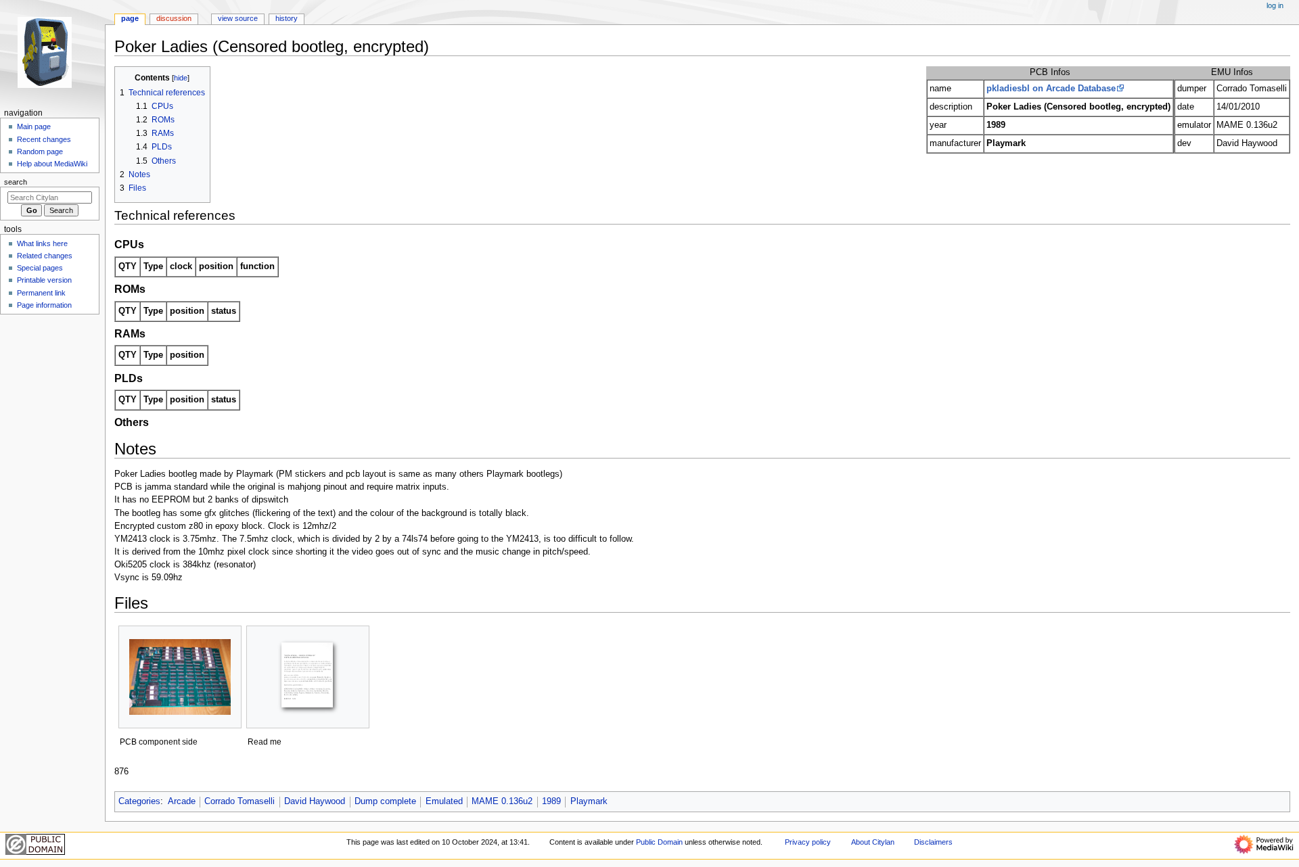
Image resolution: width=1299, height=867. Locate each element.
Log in (1275, 5)
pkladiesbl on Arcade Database (1051, 88)
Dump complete (385, 801)
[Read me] (307, 677)
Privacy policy (808, 842)
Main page (34, 126)
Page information (44, 305)
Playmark (589, 801)
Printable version (44, 280)
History (286, 18)
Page (130, 18)
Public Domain (659, 842)
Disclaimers (933, 842)
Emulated (444, 801)
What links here (42, 243)
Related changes (44, 256)
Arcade (182, 801)
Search (15, 182)
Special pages (40, 268)
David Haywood (314, 801)
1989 (551, 801)
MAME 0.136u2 (502, 801)
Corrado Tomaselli (239, 801)
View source (238, 18)
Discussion (173, 18)
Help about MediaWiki (52, 164)
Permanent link (41, 293)
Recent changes (44, 139)
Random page (40, 151)
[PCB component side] (180, 677)
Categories (139, 801)
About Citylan (872, 842)
